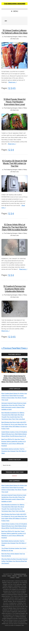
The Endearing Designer (19, 574)
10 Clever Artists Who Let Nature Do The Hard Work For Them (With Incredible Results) (14, 227)
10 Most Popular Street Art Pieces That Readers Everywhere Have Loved (14, 102)
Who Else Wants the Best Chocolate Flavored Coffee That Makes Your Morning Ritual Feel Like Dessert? (14, 561)
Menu (15, 11)
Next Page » (22, 348)
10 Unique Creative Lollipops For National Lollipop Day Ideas (14, 31)
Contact (4, 575)
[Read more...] (13, 82)
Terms (17, 577)
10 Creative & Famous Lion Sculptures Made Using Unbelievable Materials (14, 289)
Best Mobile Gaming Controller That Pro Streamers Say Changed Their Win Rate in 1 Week (13, 451)
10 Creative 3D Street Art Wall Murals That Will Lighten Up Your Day (14, 163)
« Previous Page (8, 348)
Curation (20, 575)
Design (9, 575)
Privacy (13, 577)
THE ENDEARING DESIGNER (14, 4)
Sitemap (14, 575)
